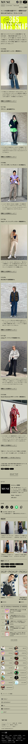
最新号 (16, 724)
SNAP (3, 5)
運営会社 (12, 724)
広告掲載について (5, 724)
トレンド (12, 564)
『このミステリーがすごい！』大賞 (8, 742)
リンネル (13, 737)
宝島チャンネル (4, 735)
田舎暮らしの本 (11, 740)
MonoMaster (4, 740)
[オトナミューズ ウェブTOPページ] (14, 720)
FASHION (11, 629)
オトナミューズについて (6, 723)
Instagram (17, 495)
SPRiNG (3, 738)
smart (24, 738)
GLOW (14, 738)
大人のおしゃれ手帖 (17, 735)
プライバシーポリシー (6, 726)
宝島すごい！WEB (19, 740)
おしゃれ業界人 (19, 564)
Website (12, 495)
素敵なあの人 (7, 737)
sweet (24, 735)
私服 (2, 468)
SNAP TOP (14, 474)
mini (2, 737)
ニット (11, 468)
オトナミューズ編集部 (23, 7)
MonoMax (19, 738)
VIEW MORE (14, 640)
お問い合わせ (13, 497)
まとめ (2, 566)
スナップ (7, 468)
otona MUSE (9, 738)
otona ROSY (19, 737)
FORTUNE (12, 612)
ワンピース (12, 566)
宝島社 (14, 726)
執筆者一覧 (15, 723)
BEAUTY (11, 618)
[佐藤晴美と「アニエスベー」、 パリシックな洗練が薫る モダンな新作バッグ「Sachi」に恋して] (9, 585)
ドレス (7, 566)
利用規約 (20, 723)
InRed (10, 735)
